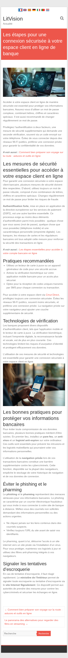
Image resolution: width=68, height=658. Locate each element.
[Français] (20, 10)
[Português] (43, 10)
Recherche (44, 633)
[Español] (29, 10)
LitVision (13, 19)
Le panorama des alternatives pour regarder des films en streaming (31, 622)
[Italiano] (38, 10)
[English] (25, 10)
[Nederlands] (47, 10)
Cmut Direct (52, 294)
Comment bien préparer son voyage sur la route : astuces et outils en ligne (33, 611)
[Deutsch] (34, 10)
